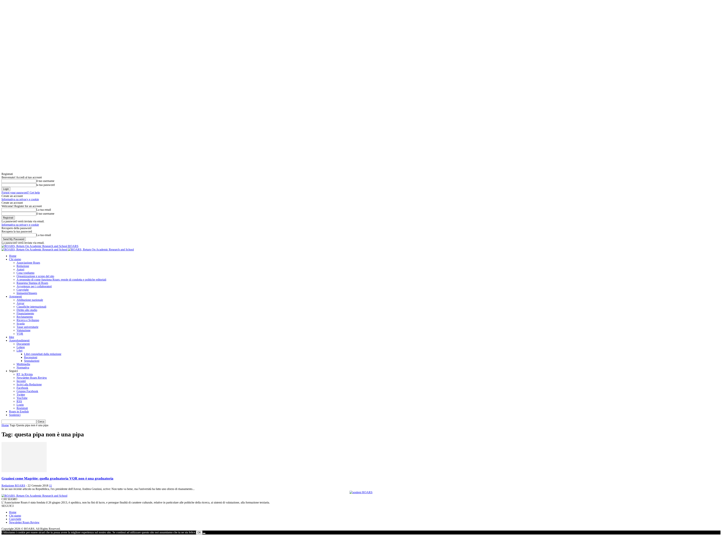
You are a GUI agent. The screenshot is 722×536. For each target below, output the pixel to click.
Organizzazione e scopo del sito (35, 276)
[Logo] (35, 249)
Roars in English (19, 411)
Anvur (20, 303)
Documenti (23, 343)
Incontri (21, 381)
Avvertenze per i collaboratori (34, 286)
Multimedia (23, 364)
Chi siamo (15, 259)
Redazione (23, 266)
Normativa (23, 367)
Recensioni (30, 357)
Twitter (21, 394)
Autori (20, 269)
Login (20, 404)
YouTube (22, 398)
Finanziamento (25, 313)
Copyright (23, 289)
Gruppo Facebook (27, 391)
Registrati (22, 408)
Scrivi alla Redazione (29, 384)
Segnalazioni (31, 360)
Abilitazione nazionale (30, 299)
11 (50, 485)
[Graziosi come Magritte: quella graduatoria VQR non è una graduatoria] (24, 471)
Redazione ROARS (13, 485)
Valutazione (23, 330)
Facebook (22, 387)
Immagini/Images (27, 293)
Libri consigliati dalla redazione (42, 354)
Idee (11, 337)
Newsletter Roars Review (32, 377)
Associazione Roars (28, 262)
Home (12, 255)
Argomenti (15, 296)
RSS (19, 401)
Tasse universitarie (27, 327)
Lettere (21, 347)
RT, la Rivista (25, 374)
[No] (204, 533)
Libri (19, 350)
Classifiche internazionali (31, 306)
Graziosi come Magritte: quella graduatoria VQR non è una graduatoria (57, 478)
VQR (20, 333)
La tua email (43, 209)
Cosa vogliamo (25, 272)
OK (199, 532)
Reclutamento (25, 316)
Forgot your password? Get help (21, 192)
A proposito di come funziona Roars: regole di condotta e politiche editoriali (61, 279)
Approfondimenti (19, 340)
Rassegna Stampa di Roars (32, 283)
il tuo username (45, 180)
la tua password (45, 184)
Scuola (21, 323)
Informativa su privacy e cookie (20, 199)
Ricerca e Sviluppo (28, 320)
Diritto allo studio (27, 310)
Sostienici (14, 414)
